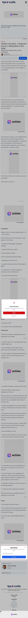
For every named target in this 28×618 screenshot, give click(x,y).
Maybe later (14, 315)
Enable (14, 312)
